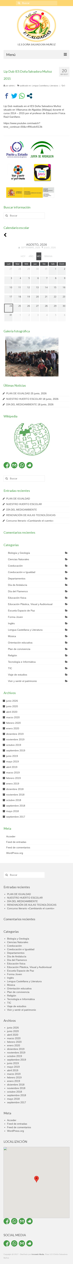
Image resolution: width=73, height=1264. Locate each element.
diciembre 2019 (15, 733)
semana (48, 256)
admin (11, 86)
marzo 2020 (13, 717)
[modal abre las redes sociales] (29, 96)
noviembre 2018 (15, 794)
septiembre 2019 (15, 750)
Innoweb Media (38, 1254)
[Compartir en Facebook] (7, 96)
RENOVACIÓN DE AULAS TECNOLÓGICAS (30, 515)
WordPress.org (14, 853)
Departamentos (16, 578)
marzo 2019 (13, 772)
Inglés (11, 623)
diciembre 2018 (15, 789)
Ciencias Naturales (18, 559)
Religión (12, 655)
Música (12, 636)
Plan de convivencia (19, 649)
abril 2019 (11, 767)
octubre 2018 (13, 800)
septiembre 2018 (15, 805)
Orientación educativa (20, 642)
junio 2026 (12, 700)
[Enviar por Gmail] (14, 465)
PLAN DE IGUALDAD (18, 393)
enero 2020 (12, 728)
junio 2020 (12, 706)
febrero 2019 (13, 778)
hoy (23, 256)
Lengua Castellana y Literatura (45, 86)
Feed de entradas (16, 842)
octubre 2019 (13, 745)
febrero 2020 (13, 722)
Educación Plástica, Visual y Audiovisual (30, 604)
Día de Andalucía (17, 584)
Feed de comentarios (18, 847)
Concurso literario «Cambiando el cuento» (30, 520)
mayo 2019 (12, 761)
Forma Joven (15, 617)
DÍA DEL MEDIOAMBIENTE (21, 404)
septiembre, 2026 (30, 247)
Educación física (17, 597)
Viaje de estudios (17, 674)
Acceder (10, 836)
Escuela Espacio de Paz (21, 610)
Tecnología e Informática (22, 661)
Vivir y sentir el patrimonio (22, 681)
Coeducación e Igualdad (21, 572)
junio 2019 (12, 756)
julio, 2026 (50, 247)
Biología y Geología (19, 552)
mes (39, 256)
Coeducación (15, 565)
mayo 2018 (12, 811)
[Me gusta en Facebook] (29, 465)
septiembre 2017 (15, 816)
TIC (10, 668)
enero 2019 (12, 783)
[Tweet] (14, 96)
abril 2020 (11, 711)
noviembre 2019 (15, 739)
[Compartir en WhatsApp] (22, 96)
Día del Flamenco (18, 591)
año (31, 256)
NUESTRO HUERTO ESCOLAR (24, 398)
